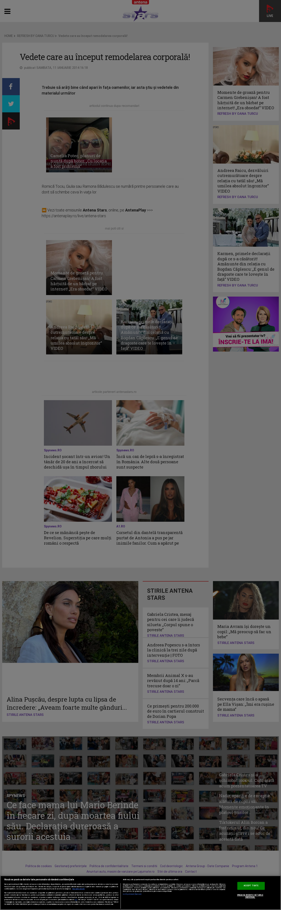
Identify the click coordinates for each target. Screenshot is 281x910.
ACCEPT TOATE (251, 886)
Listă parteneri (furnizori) (132, 894)
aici (76, 900)
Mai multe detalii (78, 889)
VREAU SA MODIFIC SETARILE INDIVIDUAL (250, 896)
